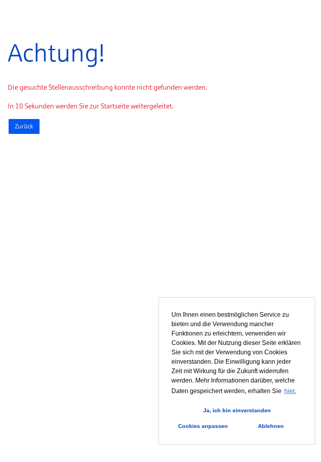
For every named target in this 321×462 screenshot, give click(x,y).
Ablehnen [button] (271, 426)
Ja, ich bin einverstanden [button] (237, 410)
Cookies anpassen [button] (203, 426)
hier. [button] (290, 391)
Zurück (24, 126)
